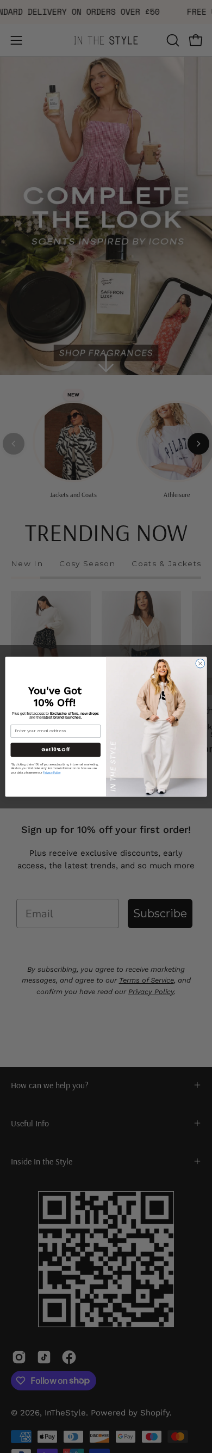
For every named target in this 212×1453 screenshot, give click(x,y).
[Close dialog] (200, 663)
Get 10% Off (55, 749)
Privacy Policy (51, 772)
